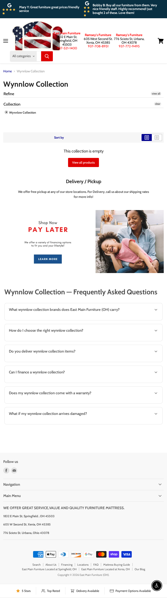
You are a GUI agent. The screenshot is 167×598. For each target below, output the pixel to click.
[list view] (157, 137)
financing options (39, 382)
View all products (83, 162)
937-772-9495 (129, 46)
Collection (11, 104)
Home (7, 71)
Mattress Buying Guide (116, 564)
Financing (66, 564)
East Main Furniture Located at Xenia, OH (105, 569)
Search (36, 564)
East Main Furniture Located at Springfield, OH (49, 569)
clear (157, 103)
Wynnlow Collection (22, 112)
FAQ (96, 564)
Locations (83, 564)
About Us (50, 564)
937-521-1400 (67, 48)
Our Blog (140, 569)
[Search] (47, 56)
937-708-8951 (98, 46)
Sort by (59, 137)
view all (156, 93)
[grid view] (147, 137)
